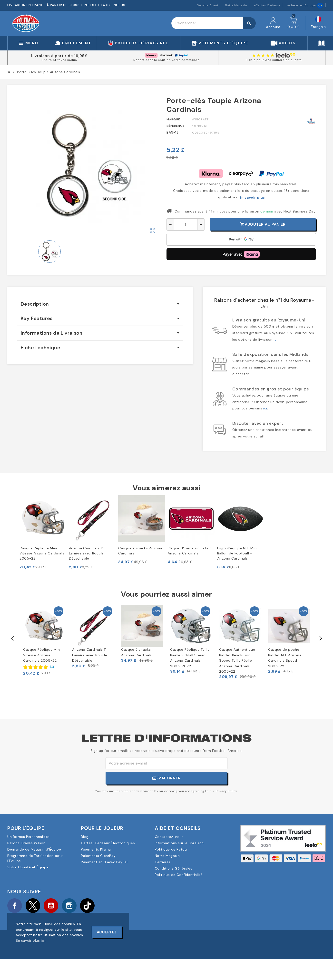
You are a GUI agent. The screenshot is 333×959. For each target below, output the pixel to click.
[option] (44, 640)
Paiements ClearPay (98, 855)
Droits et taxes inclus (59, 60)
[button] (38, 667)
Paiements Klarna (96, 849)
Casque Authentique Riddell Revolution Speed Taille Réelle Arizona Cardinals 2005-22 (237, 660)
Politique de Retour (171, 849)
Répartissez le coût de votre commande (166, 60)
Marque (173, 119)
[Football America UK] (25, 23)
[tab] (100, 304)
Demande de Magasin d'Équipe (34, 849)
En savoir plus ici (30, 940)
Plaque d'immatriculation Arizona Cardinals (190, 550)
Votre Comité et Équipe (28, 867)
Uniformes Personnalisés (28, 836)
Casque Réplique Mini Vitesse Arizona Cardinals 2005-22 (42, 553)
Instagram (69, 905)
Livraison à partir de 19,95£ (59, 55)
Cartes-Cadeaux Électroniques (108, 843)
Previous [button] (13, 638)
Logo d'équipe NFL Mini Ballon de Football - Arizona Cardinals (237, 553)
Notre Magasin (236, 5)
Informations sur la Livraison (179, 843)
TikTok (87, 905)
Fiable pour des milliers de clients (274, 60)
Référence (175, 126)
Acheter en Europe (301, 5)
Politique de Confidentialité (179, 874)
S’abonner (169, 778)
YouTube (51, 905)
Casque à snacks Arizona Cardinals (140, 550)
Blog (84, 836)
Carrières (162, 862)
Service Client (207, 5)
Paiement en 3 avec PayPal (104, 862)
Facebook (14, 905)
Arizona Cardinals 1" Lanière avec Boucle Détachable (86, 553)
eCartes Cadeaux (267, 5)
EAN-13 (172, 132)
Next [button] (320, 638)
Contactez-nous (169, 836)
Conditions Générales (173, 868)
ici (276, 339)
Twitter (33, 905)
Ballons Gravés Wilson (26, 843)
